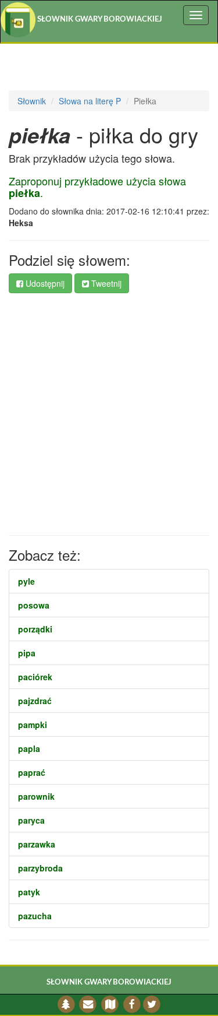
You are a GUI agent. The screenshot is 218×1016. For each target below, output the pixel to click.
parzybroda (40, 868)
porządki (35, 629)
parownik (36, 796)
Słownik (31, 101)
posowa (33, 605)
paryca (31, 820)
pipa (26, 653)
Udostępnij (44, 283)
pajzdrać (35, 700)
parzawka (36, 844)
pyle (26, 581)
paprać (31, 772)
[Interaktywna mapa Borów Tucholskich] (110, 1004)
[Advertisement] (109, 414)
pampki (32, 724)
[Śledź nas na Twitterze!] (152, 1004)
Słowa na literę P (90, 101)
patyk (29, 892)
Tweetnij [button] (105, 283)
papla (29, 748)
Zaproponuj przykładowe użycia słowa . (97, 186)
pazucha (35, 916)
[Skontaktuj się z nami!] (88, 1004)
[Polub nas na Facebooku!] (131, 1004)
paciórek (35, 677)
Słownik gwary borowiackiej (98, 19)
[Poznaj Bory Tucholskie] (66, 1004)
